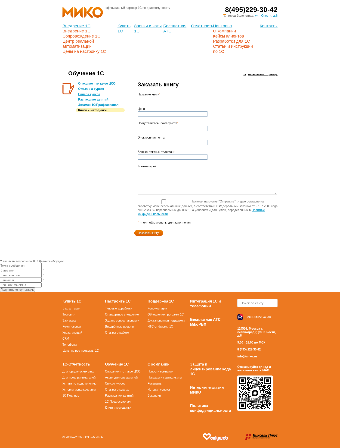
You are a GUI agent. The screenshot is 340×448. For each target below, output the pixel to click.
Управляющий (72, 332)
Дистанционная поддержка (166, 320)
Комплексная (71, 326)
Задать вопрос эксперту (122, 320)
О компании (224, 31)
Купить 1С (71, 301)
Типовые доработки (118, 308)
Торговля (68, 314)
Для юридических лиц (77, 371)
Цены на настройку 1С (84, 51)
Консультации (157, 308)
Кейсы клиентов (228, 36)
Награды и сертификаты (165, 377)
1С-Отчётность (76, 364)
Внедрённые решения (120, 326)
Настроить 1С (118, 301)
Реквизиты (155, 383)
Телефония (70, 344)
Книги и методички (92, 110)
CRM (65, 338)
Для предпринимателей (79, 377)
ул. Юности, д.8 (266, 15)
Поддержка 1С (161, 301)
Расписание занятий (93, 99)
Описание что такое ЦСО (96, 83)
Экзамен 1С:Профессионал (98, 105)
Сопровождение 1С (81, 36)
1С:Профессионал (118, 401)
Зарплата (69, 320)
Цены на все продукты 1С (80, 350)
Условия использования (79, 389)
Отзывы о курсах (91, 89)
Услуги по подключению (79, 383)
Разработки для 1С (231, 41)
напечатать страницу (263, 74)
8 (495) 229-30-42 (249, 349)
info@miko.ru (247, 356)
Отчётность (202, 26)
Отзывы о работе (117, 332)
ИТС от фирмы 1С (160, 326)
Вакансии (154, 395)
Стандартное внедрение (122, 314)
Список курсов (89, 94)
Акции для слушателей (121, 377)
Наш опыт (222, 26)
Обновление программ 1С (166, 314)
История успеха (159, 389)
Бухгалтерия (71, 308)
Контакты (269, 26)
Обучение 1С (117, 364)
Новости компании (160, 371)
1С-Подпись (70, 395)
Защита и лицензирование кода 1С (210, 369)
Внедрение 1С (76, 26)
